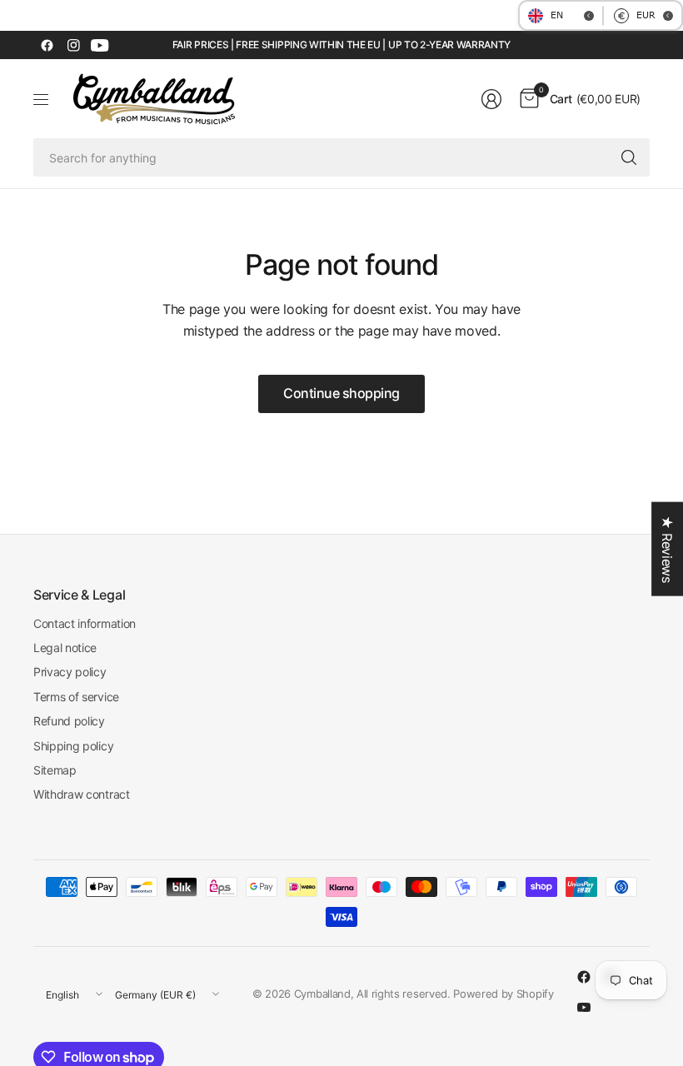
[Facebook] (46, 45)
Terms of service (76, 697)
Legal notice (65, 647)
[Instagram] (73, 45)
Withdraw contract (81, 794)
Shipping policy (73, 746)
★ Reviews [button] (667, 549)
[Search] (629, 157)
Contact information (84, 623)
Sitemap (55, 770)
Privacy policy (70, 672)
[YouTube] (100, 45)
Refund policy (69, 721)
